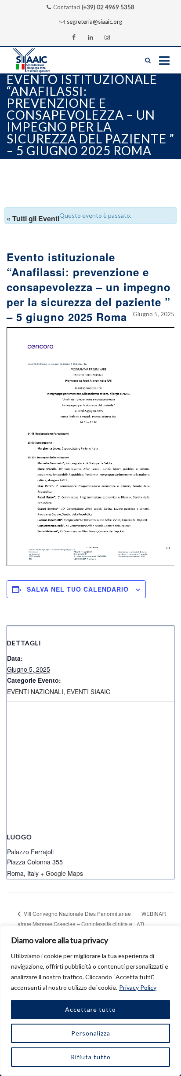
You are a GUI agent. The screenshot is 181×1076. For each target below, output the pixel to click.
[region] (90, 1001)
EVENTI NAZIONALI (35, 691)
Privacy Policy (137, 987)
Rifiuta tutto (91, 1057)
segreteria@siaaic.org (94, 21)
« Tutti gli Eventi (33, 218)
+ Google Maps (61, 873)
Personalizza (90, 1033)
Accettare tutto (90, 1009)
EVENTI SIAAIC (88, 691)
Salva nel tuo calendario (78, 589)
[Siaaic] (40, 60)
